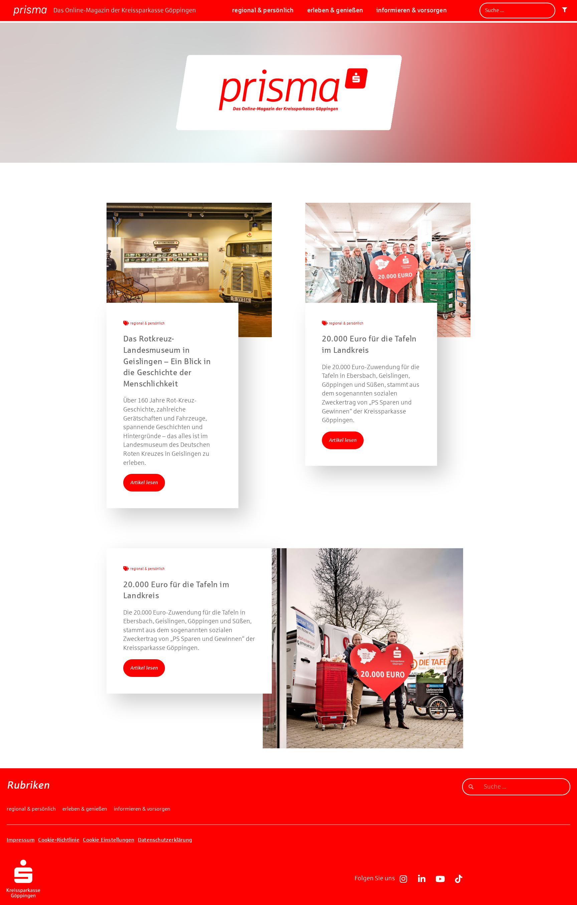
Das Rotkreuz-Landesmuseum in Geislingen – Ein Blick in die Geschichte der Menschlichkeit (167, 361)
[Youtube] (440, 879)
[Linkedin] (421, 879)
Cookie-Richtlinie (58, 840)
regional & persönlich (263, 10)
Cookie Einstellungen (108, 840)
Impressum (21, 840)
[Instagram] (403, 879)
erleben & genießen (335, 10)
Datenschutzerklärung (165, 840)
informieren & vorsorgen (411, 10)
